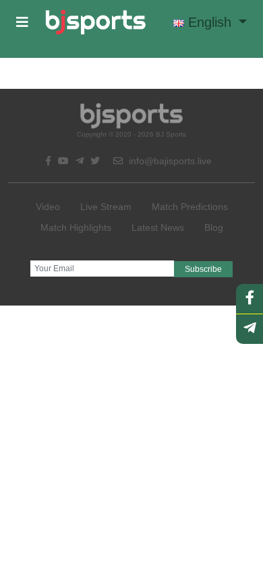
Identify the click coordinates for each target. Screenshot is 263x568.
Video (48, 206)
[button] (22, 22)
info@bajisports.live (169, 160)
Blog (213, 227)
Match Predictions (190, 206)
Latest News (158, 227)
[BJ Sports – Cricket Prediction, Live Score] (95, 22)
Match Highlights (75, 227)
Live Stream (106, 206)
